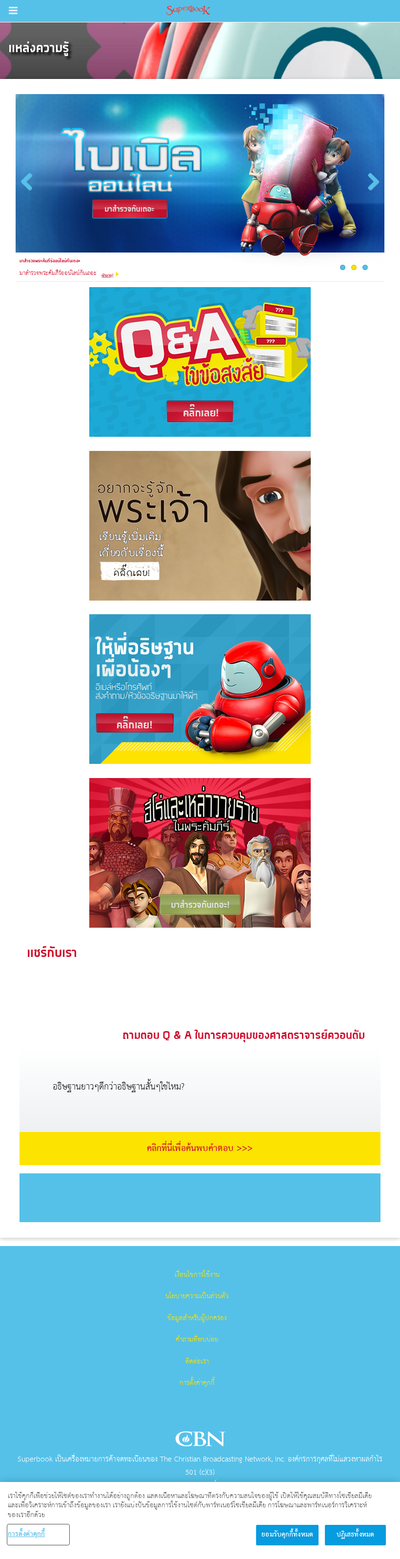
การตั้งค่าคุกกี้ (197, 1383)
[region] (200, 1520)
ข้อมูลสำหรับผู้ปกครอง (197, 1318)
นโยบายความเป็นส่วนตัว (197, 1296)
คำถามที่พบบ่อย (197, 1339)
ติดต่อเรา (197, 1361)
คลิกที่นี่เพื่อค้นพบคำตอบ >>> (200, 1148)
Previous (30, 190)
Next (371, 190)
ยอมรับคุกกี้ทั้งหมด (287, 1534)
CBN (201, 1442)
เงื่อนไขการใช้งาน (197, 1274)
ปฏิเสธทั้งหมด (355, 1534)
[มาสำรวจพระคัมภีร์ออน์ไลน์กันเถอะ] (200, 182)
